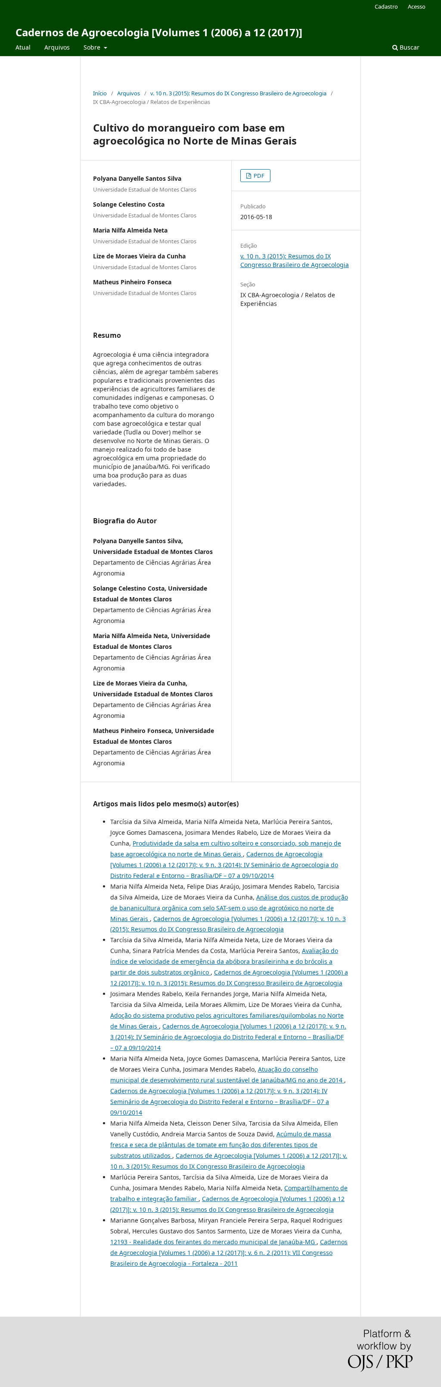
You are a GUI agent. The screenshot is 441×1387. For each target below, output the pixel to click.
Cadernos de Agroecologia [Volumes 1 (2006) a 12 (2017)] (159, 32)
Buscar (408, 47)
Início (100, 93)
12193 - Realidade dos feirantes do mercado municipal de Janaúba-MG (213, 1242)
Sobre (93, 47)
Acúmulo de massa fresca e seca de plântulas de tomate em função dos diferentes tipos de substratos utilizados (220, 1145)
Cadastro (386, 6)
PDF (258, 175)
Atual (23, 47)
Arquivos (57, 47)
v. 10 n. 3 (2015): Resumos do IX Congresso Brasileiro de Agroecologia (238, 93)
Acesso (416, 6)
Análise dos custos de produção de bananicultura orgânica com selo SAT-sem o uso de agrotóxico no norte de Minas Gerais (229, 908)
